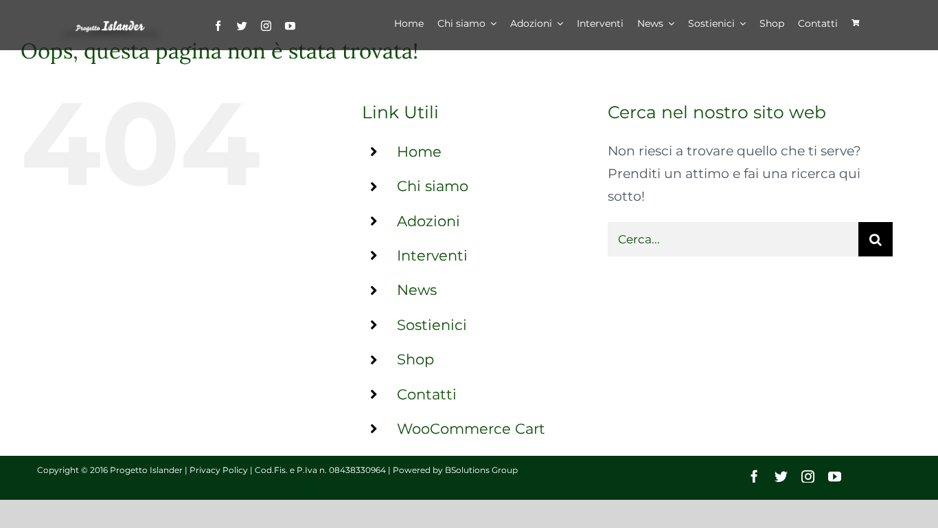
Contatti (427, 394)
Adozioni (428, 221)
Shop (415, 359)
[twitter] (242, 26)
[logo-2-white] (111, 26)
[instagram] (266, 26)
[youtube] (290, 26)
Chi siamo (432, 186)
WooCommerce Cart (471, 428)
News (417, 289)
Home (419, 151)
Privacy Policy (219, 470)
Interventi (432, 255)
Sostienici (432, 324)
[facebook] (218, 26)
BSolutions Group (481, 470)
